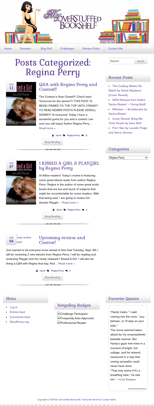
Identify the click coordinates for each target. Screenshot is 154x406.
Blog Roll (46, 48)
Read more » (47, 128)
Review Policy (91, 48)
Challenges (67, 48)
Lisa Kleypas (128, 379)
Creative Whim (109, 399)
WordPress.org (19, 321)
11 (86, 135)
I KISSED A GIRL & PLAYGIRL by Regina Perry (69, 165)
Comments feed (20, 317)
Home (8, 48)
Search (140, 61)
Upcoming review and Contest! (62, 240)
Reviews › (26, 48)
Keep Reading (52, 142)
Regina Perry (73, 135)
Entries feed (17, 312)
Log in (14, 307)
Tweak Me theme (90, 399)
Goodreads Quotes (137, 389)
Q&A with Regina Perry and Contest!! (68, 87)
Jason (58, 135)
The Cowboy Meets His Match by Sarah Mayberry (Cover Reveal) (125, 90)
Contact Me (115, 48)
